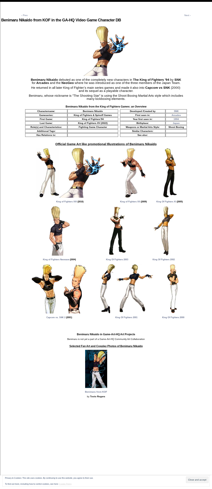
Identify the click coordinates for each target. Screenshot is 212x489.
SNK (176, 111)
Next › (187, 15)
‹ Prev (24, 15)
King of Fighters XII (130, 201)
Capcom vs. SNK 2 (56, 317)
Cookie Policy (65, 484)
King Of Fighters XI (166, 201)
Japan (176, 123)
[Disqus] (106, 445)
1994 (176, 119)
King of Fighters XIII (66, 201)
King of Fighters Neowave (56, 259)
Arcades (176, 115)
